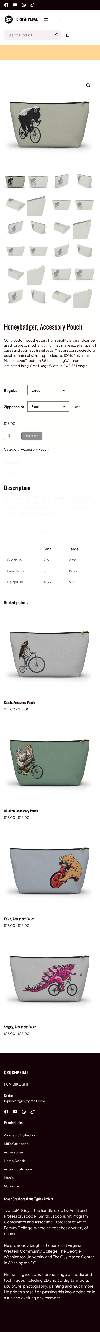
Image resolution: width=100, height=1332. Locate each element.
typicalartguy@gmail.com (24, 1101)
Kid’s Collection (16, 1143)
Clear (76, 407)
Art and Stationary (18, 1169)
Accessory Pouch (35, 449)
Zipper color (14, 406)
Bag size (11, 390)
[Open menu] (46, 19)
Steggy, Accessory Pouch (20, 1026)
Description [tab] (13, 462)
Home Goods (14, 1160)
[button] (88, 85)
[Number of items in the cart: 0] (68, 35)
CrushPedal (27, 19)
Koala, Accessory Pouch (19, 918)
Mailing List (12, 1186)
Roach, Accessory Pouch (19, 702)
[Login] (59, 19)
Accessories (14, 1152)
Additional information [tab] (22, 472)
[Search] (56, 35)
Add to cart (31, 435)
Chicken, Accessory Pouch (21, 810)
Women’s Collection (20, 1135)
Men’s (9, 1177)
